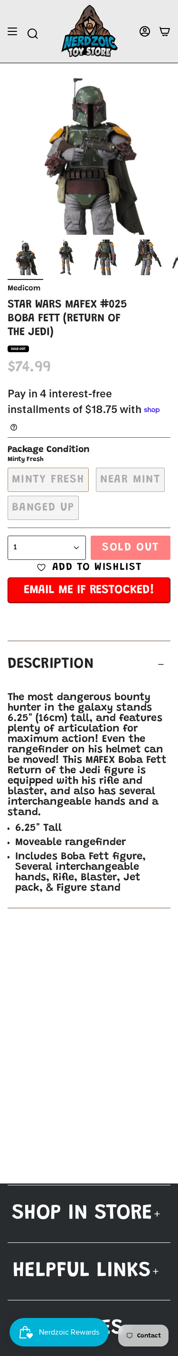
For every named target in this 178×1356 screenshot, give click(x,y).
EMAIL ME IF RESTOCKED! (89, 590)
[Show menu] (12, 31)
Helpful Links (82, 1271)
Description (51, 664)
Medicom (24, 288)
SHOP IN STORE (82, 1213)
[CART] (165, 31)
